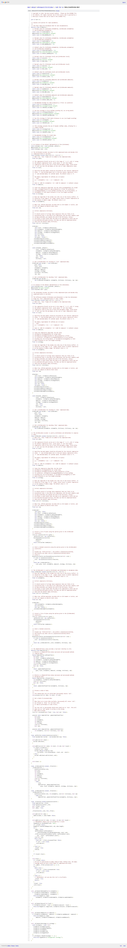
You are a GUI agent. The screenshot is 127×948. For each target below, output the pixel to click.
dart (28, 7)
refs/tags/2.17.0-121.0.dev (45, 7)
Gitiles (8, 945)
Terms (17, 945)
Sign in (124, 2)
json (124, 945)
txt (121, 945)
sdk (57, 7)
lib (60, 7)
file (57, 10)
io (62, 7)
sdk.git (33, 7)
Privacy (13, 945)
